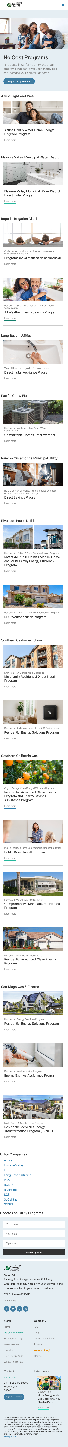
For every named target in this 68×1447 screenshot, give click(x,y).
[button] (63, 4)
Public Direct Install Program (24, 852)
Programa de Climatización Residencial (32, 258)
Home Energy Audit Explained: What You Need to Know (49, 1399)
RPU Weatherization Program (25, 617)
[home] (13, 4)
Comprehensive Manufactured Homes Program (32, 906)
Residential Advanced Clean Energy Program (30, 961)
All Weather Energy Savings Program (30, 312)
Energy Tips (44, 1391)
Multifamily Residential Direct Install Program (29, 678)
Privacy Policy (10, 1436)
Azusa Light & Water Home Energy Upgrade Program (29, 132)
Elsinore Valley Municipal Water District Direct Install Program (32, 193)
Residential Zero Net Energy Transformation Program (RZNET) (28, 1129)
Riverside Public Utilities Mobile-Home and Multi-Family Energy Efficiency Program (32, 561)
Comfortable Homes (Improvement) (30, 435)
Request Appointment (19, 81)
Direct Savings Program (21, 497)
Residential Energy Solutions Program (31, 732)
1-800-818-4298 (9, 1377)
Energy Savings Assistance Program (30, 1075)
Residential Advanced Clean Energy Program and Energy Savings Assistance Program (30, 796)
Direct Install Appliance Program (27, 372)
